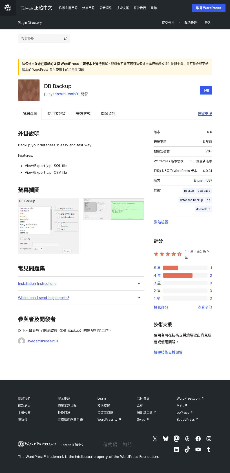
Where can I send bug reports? (43, 298)
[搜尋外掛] (65, 38)
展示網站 (64, 398)
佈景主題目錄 (67, 405)
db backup (203, 209)
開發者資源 (105, 412)
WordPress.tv (109, 419)
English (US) (203, 180)
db (208, 200)
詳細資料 (30, 113)
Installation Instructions (37, 284)
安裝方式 (83, 113)
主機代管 (24, 412)
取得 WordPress (208, 8)
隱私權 (22, 419)
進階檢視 (161, 222)
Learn (101, 398)
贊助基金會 (147, 412)
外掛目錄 (64, 412)
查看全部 (205, 307)
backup (189, 190)
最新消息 (24, 405)
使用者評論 (57, 113)
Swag (143, 419)
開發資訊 (108, 113)
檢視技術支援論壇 (168, 352)
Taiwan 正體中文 (72, 445)
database (204, 190)
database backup (191, 200)
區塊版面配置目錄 (70, 419)
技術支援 (205, 113)
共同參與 (143, 398)
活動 (140, 405)
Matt (182, 405)
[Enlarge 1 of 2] (73, 204)
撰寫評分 (161, 307)
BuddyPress (188, 419)
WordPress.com (190, 398)
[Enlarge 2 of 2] (138, 204)
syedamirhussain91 (64, 94)
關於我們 (24, 398)
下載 (206, 90)
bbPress (185, 412)
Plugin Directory (30, 22)
